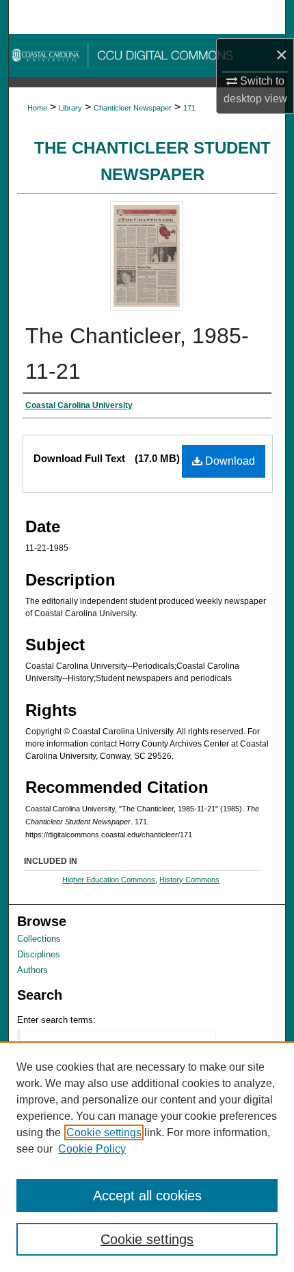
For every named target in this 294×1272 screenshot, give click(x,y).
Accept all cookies (147, 1195)
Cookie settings (104, 1132)
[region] (147, 1156)
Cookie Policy (92, 1149)
